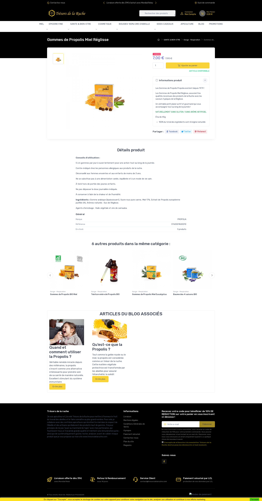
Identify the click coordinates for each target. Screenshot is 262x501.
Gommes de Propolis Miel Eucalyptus (149, 294)
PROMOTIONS (216, 24)
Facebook (173, 131)
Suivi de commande (206, 3)
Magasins (127, 445)
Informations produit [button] (170, 80)
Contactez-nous (57, 3)
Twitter (187, 131)
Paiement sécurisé (131, 434)
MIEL (41, 24)
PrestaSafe (79, 495)
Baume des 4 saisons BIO (185, 294)
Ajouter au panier (189, 65)
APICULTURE (187, 24)
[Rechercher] (173, 13)
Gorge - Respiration (58, 292)
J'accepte (254, 499)
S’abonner (207, 424)
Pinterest (201, 131)
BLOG (201, 24)
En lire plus (57, 386)
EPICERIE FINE (56, 24)
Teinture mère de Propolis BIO (105, 294)
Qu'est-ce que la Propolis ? (107, 346)
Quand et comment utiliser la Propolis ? (65, 352)
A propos (127, 430)
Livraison (127, 416)
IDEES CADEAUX (165, 24)
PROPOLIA (182, 219)
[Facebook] (164, 461)
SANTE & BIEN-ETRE (80, 24)
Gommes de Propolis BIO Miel (63, 294)
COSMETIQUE (104, 24)
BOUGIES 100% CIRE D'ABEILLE (134, 24)
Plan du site (128, 441)
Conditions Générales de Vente (134, 425)
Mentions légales (130, 420)
